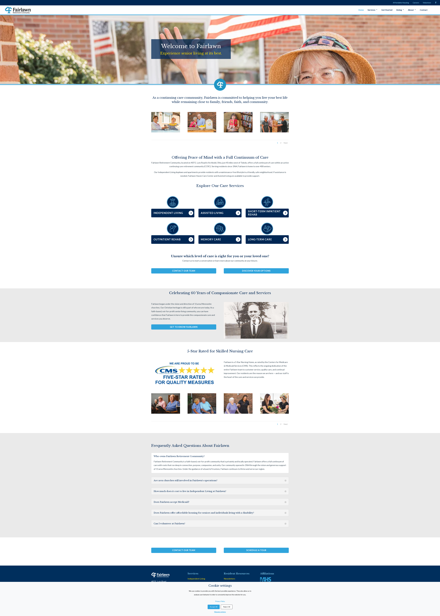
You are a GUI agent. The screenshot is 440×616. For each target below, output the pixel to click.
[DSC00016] (202, 131)
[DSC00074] (238, 413)
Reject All (226, 607)
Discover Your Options (256, 270)
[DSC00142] (238, 131)
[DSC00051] (274, 131)
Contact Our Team (183, 270)
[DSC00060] (202, 413)
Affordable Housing (401, 3)
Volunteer (427, 3)
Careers (416, 3)
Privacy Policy (220, 601)
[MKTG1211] (165, 413)
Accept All (213, 607)
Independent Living (196, 578)
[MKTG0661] (165, 131)
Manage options (220, 612)
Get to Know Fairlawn (184, 327)
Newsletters (229, 578)
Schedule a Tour (256, 550)
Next (286, 143)
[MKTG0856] (274, 413)
